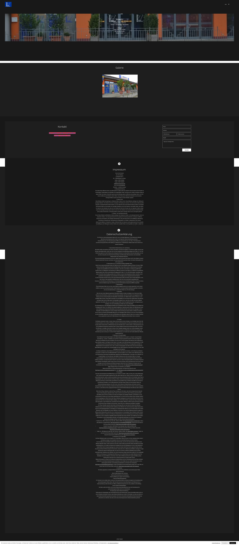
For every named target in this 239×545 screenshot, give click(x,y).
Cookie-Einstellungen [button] (216, 543)
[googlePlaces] (228, 4)
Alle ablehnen (225, 543)
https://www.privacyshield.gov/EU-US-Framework (126, 424)
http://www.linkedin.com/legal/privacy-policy (108, 427)
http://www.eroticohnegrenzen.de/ (107, 239)
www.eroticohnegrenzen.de (121, 497)
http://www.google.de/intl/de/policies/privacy (104, 464)
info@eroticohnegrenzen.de (119, 183)
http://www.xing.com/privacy (129, 434)
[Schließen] (237, 543)
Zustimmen (233, 543)
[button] (120, 86)
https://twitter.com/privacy (133, 431)
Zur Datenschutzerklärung (113, 543)
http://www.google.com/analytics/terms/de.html (104, 370)
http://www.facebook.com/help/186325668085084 (121, 422)
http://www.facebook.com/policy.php (132, 420)
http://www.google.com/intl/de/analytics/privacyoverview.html (131, 370)
